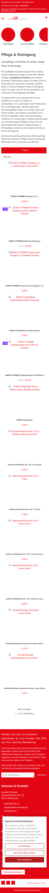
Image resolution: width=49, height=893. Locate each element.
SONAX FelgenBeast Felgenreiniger (24, 330)
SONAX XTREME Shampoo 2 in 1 (24, 196)
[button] (37, 18)
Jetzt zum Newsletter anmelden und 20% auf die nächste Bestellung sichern (23, 10)
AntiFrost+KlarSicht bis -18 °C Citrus (24, 509)
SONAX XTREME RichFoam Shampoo (24, 241)
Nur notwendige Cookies (24, 853)
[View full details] (44, 166)
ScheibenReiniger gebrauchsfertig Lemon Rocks (24, 688)
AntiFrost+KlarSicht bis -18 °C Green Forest (24, 554)
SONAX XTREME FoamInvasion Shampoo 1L (24, 286)
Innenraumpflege (27, 44)
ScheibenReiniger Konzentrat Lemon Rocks (24, 644)
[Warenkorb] (45, 18)
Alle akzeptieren (24, 860)
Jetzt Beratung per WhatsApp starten (27, 890)
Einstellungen (24, 846)
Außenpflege (8, 44)
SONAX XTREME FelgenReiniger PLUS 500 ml (24, 375)
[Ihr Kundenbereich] (41, 18)
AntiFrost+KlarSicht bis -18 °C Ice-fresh (24, 465)
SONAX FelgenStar (25, 420)
